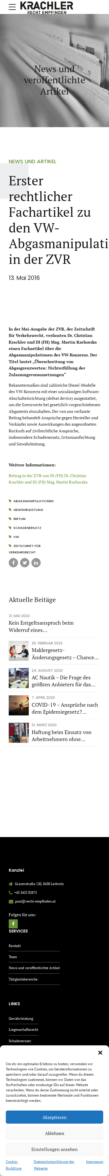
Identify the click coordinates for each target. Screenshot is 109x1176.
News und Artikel (32, 161)
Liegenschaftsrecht (23, 1029)
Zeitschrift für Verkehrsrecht (25, 549)
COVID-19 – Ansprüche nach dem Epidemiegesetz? (65, 708)
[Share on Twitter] (24, 562)
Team (13, 956)
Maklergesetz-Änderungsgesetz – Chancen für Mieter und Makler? (64, 654)
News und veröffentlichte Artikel (34, 967)
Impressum (94, 1161)
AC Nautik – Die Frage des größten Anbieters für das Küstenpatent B (61, 681)
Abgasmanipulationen (33, 501)
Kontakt (15, 945)
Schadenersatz (27, 527)
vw (16, 536)
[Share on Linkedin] (36, 562)
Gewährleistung (28, 509)
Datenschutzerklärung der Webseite (54, 1164)
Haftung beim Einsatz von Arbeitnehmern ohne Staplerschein (62, 736)
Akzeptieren (54, 1117)
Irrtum (19, 518)
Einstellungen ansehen (54, 1149)
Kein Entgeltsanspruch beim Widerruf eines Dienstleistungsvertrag (41, 626)
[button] (100, 1053)
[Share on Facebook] (13, 562)
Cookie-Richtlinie (14, 1164)
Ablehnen (54, 1133)
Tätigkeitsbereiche (23, 979)
